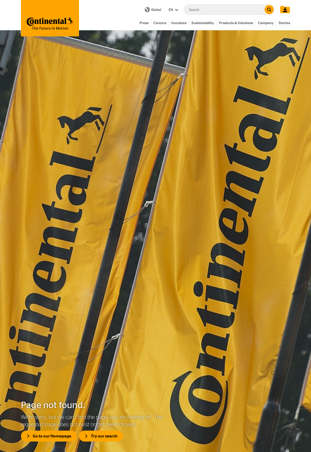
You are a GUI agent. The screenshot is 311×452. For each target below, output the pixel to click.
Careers (159, 23)
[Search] (269, 9)
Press (144, 23)
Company (266, 23)
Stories (284, 23)
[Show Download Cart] (284, 10)
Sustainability (202, 23)
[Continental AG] (50, 18)
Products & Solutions (236, 23)
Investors (178, 23)
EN (171, 10)
